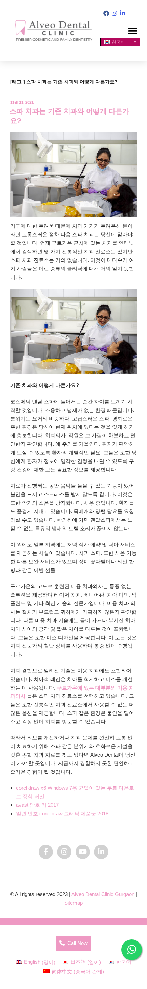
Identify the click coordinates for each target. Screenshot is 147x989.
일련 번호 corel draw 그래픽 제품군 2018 (62, 813)
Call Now (76, 943)
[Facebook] (106, 13)
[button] (132, 31)
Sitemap (73, 903)
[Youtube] (83, 852)
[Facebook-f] (46, 852)
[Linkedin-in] (122, 13)
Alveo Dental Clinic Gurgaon (102, 894)
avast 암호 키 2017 (37, 805)
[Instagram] (114, 13)
